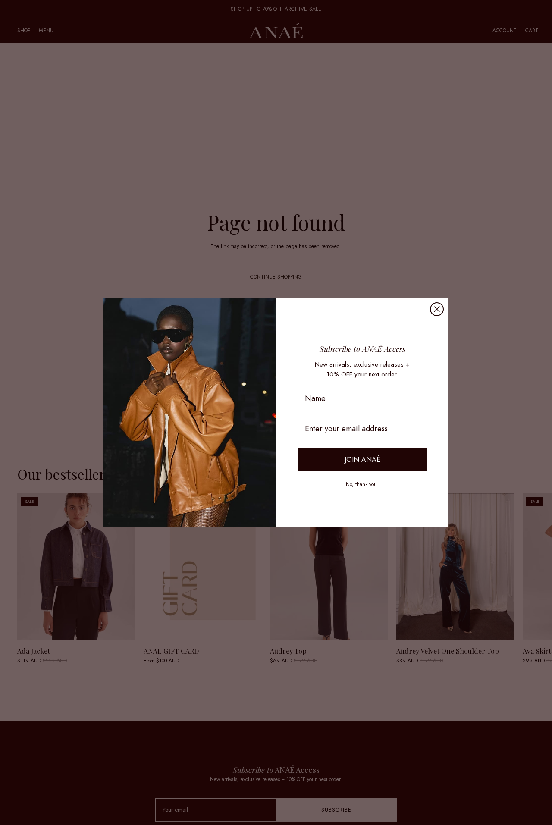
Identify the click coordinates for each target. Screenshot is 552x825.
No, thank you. (362, 484)
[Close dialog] (436, 309)
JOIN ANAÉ (362, 459)
